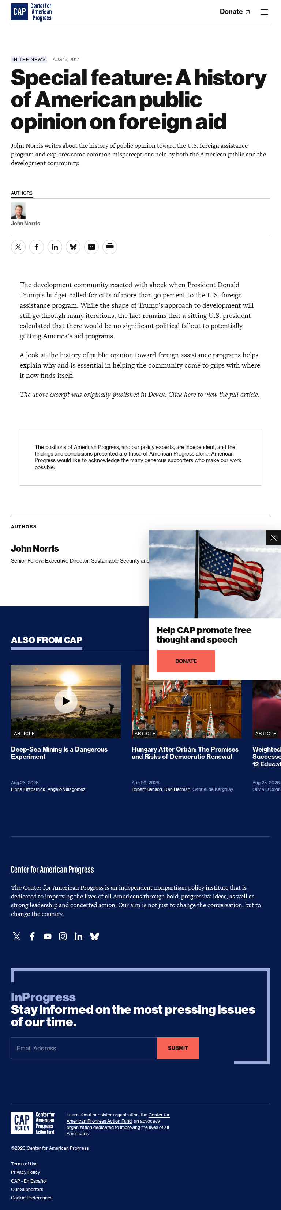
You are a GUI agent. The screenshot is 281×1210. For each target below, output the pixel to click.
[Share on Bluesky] (73, 247)
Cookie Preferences (31, 1198)
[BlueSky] (94, 936)
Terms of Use (24, 1164)
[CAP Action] (35, 1123)
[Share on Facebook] (36, 247)
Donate (232, 11)
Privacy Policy (25, 1172)
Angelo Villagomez (66, 789)
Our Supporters (27, 1189)
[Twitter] (17, 936)
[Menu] (264, 12)
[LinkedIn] (78, 936)
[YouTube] (47, 936)
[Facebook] (32, 936)
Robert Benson (147, 789)
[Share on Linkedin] (55, 247)
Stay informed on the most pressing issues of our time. (133, 1009)
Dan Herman (177, 789)
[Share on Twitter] (18, 247)
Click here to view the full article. (213, 394)
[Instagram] (63, 936)
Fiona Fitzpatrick (28, 789)
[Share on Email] (91, 247)
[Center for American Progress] (20, 12)
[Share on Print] (109, 247)
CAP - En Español (29, 1181)
